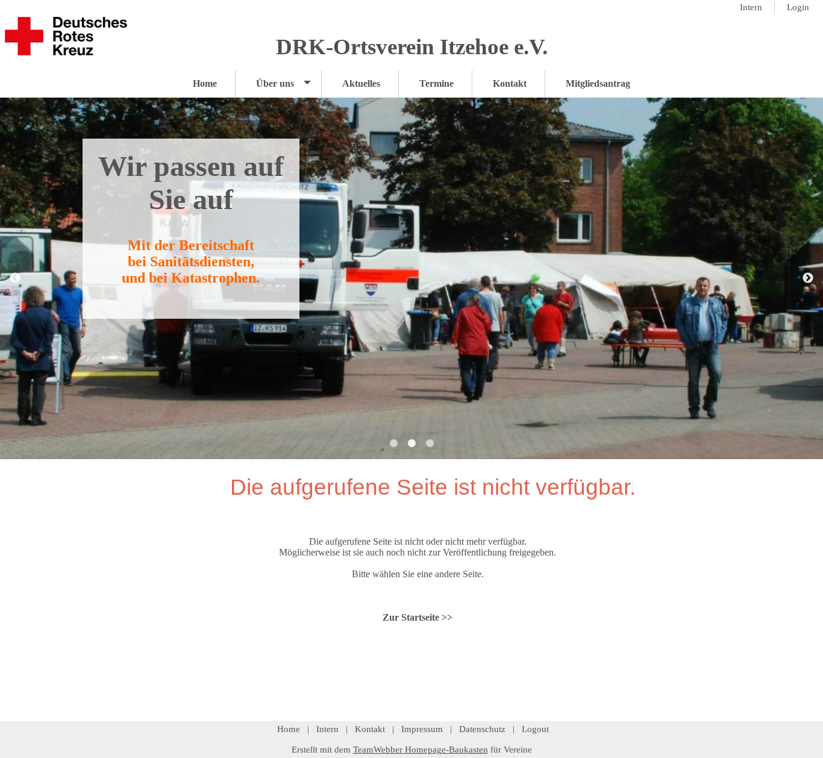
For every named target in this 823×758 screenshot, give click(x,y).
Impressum (422, 729)
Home (288, 729)
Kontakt (370, 729)
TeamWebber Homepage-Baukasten (420, 749)
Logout (535, 729)
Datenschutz (482, 729)
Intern (327, 729)
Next (808, 278)
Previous (15, 278)
